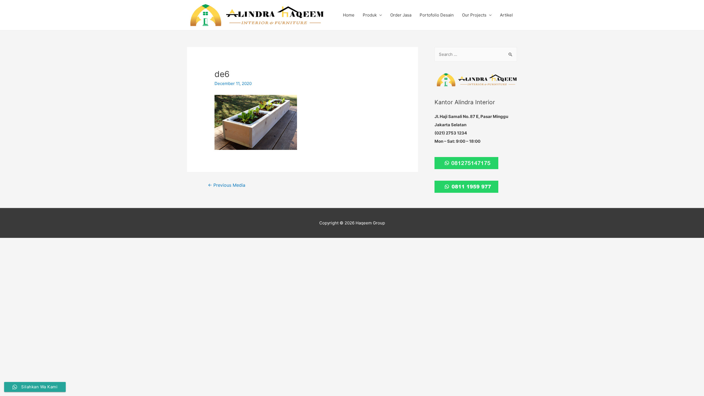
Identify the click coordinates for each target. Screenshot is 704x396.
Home (348, 15)
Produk (370, 15)
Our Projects (474, 15)
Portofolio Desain (437, 15)
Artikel (506, 15)
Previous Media (226, 185)
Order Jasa (400, 15)
